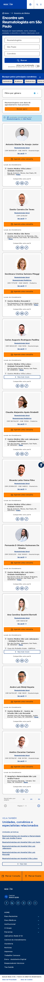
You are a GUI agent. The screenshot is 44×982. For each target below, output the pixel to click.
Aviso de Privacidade (9, 979)
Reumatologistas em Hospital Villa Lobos (20, 858)
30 (39, 799)
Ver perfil (20, 153)
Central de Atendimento (15, 940)
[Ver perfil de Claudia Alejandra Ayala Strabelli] (22, 402)
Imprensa (8, 951)
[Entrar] (30, 4)
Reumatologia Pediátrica (22, 280)
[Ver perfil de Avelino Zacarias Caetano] (22, 742)
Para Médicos (10, 920)
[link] (6, 81)
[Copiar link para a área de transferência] (26, 183)
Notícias (8, 947)
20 (33, 799)
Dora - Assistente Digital (15, 959)
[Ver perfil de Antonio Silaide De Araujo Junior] (22, 134)
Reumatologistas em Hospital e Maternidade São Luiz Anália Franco (21, 837)
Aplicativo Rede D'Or (13, 936)
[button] (22, 60)
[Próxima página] (38, 805)
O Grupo (8, 928)
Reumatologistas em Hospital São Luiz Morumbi (18, 853)
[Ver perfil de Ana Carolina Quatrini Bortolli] (22, 604)
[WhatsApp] (29, 903)
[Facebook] (6, 903)
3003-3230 (14, 897)
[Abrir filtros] (37, 93)
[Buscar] (37, 4)
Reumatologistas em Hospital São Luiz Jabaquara (18, 847)
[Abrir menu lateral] (41, 4)
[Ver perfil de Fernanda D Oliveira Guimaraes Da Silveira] (22, 535)
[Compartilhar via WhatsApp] (17, 183)
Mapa (18, 174)
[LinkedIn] (12, 903)
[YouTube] (35, 903)
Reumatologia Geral (22, 148)
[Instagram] (18, 903)
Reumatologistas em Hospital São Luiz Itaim (21, 842)
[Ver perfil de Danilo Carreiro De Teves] (22, 199)
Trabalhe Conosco (12, 955)
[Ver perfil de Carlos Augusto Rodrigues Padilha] (22, 329)
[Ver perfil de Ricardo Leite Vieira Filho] (22, 470)
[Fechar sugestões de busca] (40, 77)
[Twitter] (24, 903)
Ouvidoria (8, 944)
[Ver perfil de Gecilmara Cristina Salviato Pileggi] (22, 263)
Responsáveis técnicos (14, 963)
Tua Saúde (9, 967)
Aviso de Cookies (26, 979)
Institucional (9, 924)
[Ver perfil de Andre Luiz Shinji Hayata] (22, 676)
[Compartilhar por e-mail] (22, 183)
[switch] (23, 66)
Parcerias (8, 932)
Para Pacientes (10, 916)
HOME (6, 912)
